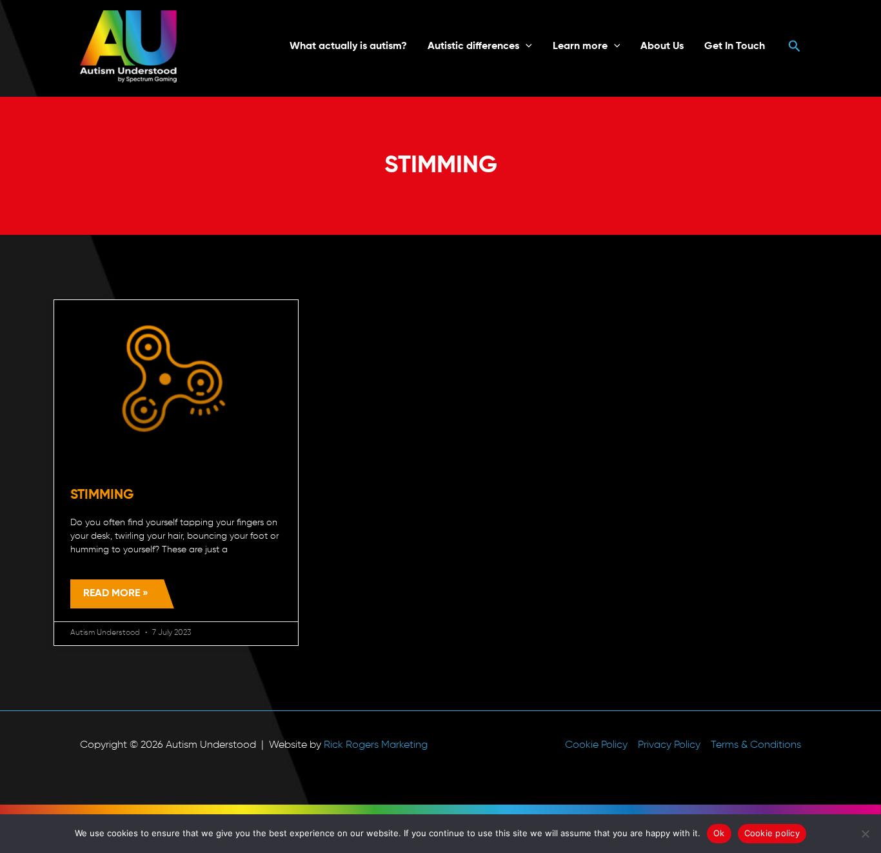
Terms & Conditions (756, 745)
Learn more (580, 46)
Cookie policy (772, 833)
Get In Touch (734, 46)
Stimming (102, 495)
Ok (719, 833)
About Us (662, 46)
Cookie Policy (596, 745)
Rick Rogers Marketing (376, 745)
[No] (864, 833)
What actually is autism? (348, 46)
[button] (525, 46)
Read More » (115, 593)
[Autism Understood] (128, 46)
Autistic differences (473, 46)
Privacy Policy (669, 745)
